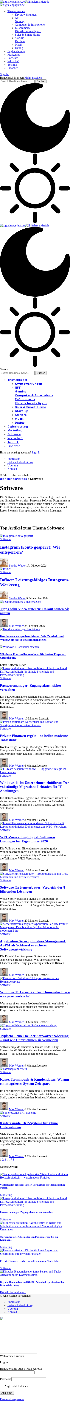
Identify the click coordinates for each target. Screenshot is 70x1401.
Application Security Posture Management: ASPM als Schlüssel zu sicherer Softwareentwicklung (33, 945)
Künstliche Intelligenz (13, 1292)
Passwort (5, 1379)
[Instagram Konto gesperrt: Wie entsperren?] (16, 535)
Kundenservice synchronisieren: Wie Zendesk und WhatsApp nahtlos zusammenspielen (32, 638)
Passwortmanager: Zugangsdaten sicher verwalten (26, 1212)
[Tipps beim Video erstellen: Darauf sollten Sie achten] (20, 601)
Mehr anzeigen (33, 77)
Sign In (36, 452)
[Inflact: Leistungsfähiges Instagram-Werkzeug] (5, 568)
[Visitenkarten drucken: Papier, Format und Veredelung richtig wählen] (35, 1177)
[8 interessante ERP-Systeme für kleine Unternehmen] (18, 1112)
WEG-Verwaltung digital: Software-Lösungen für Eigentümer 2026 (27, 839)
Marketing (6, 1195)
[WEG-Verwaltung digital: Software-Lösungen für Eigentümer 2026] (35, 826)
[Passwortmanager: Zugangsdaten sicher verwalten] (35, 674)
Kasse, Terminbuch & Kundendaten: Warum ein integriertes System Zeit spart (34, 1081)
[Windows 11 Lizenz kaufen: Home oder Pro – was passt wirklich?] (35, 981)
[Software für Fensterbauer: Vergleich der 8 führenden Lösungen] (35, 877)
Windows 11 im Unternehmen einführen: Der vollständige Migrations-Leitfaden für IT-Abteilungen (34, 787)
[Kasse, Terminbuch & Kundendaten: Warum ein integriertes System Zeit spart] (13, 1068)
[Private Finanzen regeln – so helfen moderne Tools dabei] (35, 725)
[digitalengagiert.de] (24, 225)
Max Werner (16, 625)
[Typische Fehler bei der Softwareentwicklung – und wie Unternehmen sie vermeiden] (28, 1025)
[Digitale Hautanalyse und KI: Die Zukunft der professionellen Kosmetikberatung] (35, 1274)
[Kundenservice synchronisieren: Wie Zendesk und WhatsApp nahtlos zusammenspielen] (20, 629)
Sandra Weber (17, 565)
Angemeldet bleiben (16, 1386)
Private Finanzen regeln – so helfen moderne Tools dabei (30, 1261)
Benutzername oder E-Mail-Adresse (21, 1368)
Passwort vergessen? (12, 1399)
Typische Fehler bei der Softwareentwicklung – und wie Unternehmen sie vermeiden (34, 1038)
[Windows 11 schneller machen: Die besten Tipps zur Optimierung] (19, 646)
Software (5, 539)
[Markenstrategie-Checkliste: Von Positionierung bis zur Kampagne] (35, 1229)
